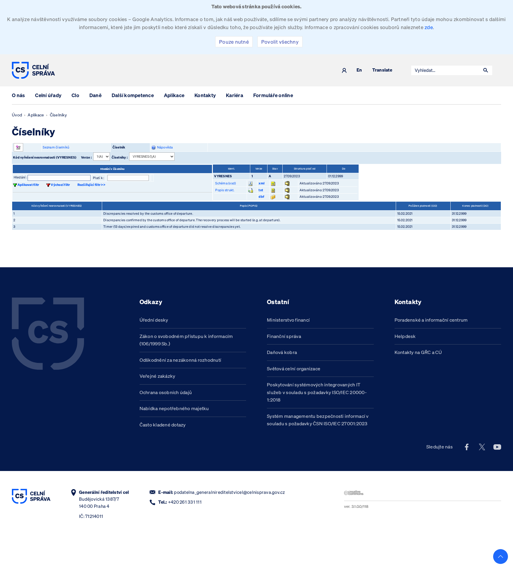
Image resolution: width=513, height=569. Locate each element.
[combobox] (445, 70)
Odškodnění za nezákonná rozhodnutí (180, 360)
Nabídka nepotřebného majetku (174, 408)
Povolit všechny (280, 41)
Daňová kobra (282, 352)
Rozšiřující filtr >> (91, 185)
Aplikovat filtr (28, 185)
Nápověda (164, 147)
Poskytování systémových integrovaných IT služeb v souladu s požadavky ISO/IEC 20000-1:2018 (317, 392)
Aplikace (174, 95)
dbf (261, 197)
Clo (75, 95)
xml (262, 183)
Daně (95, 95)
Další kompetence (133, 95)
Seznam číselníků (56, 147)
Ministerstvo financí (288, 320)
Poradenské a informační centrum (431, 320)
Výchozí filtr (60, 185)
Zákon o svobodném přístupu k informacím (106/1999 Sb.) (186, 340)
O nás (18, 95)
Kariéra (234, 95)
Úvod (17, 115)
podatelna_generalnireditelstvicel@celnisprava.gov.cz (229, 492)
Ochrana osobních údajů (166, 392)
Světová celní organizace (293, 368)
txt (261, 190)
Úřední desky (154, 320)
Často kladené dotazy (163, 424)
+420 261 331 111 (185, 502)
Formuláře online (273, 95)
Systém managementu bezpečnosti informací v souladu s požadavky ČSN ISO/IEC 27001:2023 (318, 420)
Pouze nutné (234, 41)
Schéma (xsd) (225, 183)
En (359, 70)
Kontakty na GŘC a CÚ (418, 352)
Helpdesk (405, 336)
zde (429, 27)
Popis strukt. (224, 190)
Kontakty (205, 95)
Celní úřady (48, 95)
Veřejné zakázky (157, 376)
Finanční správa (284, 336)
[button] (485, 70)
